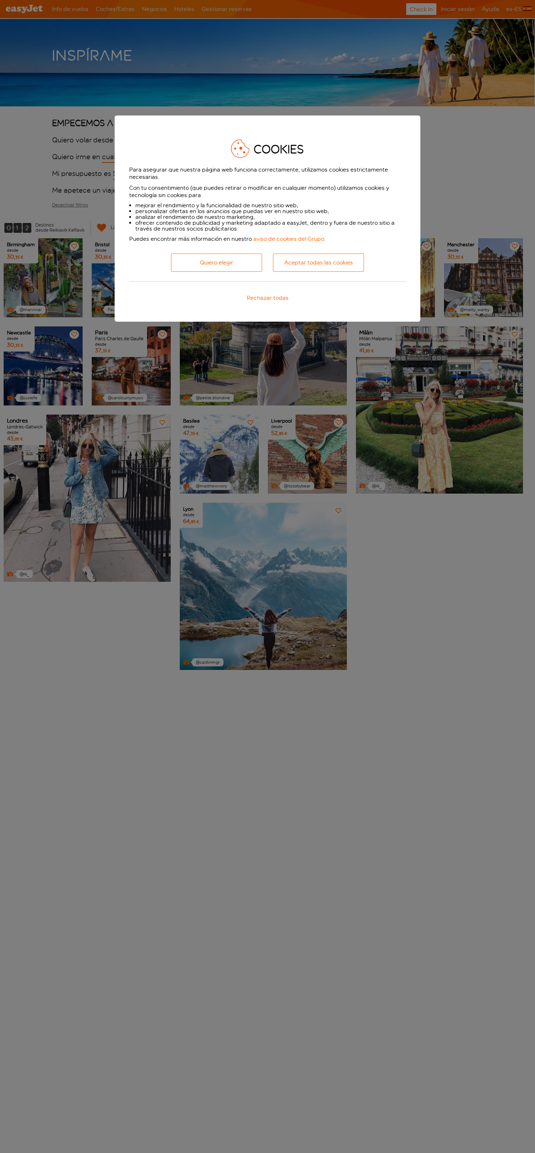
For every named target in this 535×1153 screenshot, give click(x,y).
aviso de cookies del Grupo (288, 238)
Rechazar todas (268, 297)
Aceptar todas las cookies (318, 262)
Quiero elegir (216, 262)
